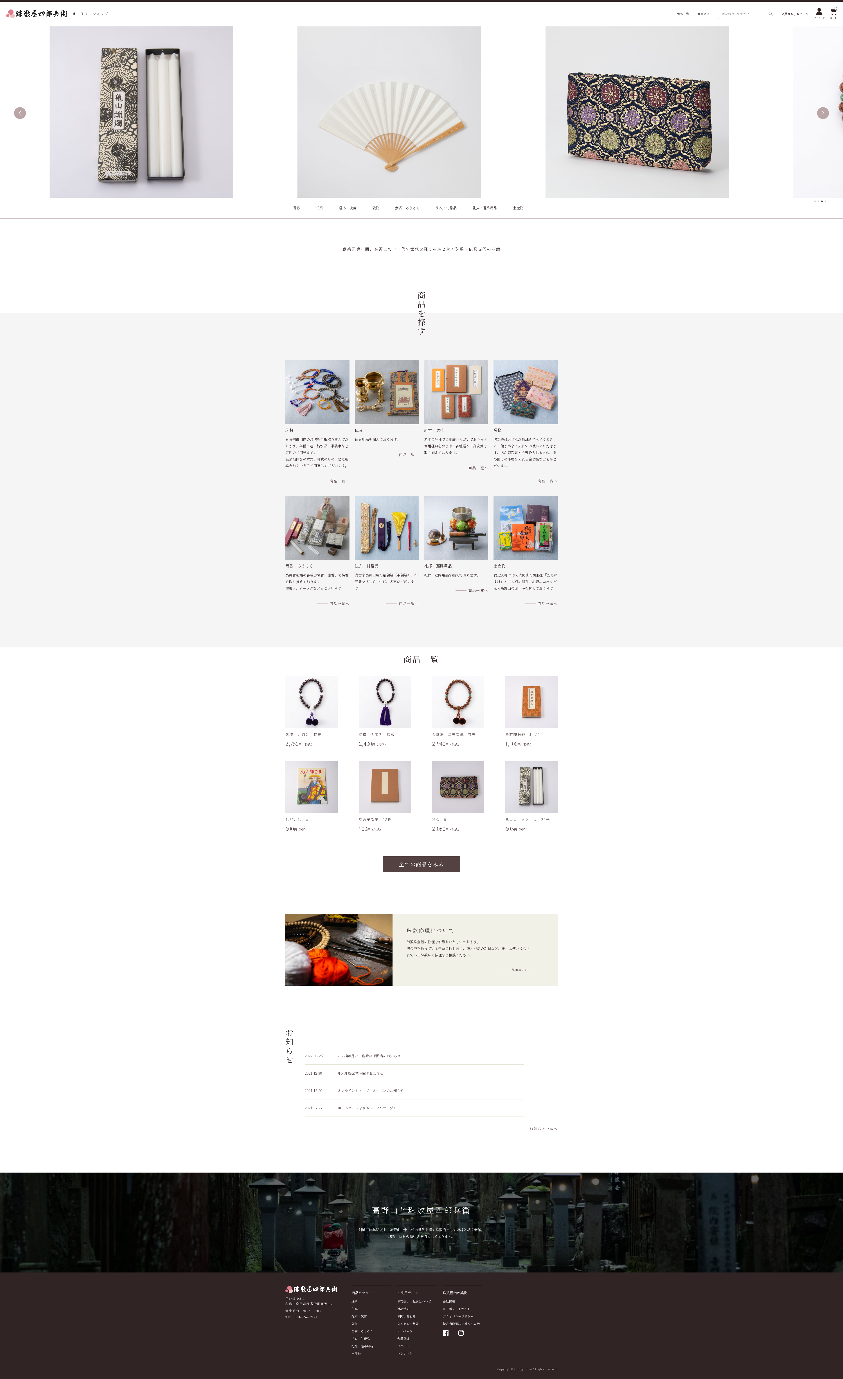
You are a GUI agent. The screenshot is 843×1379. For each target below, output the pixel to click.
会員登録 (403, 1338)
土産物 (518, 207)
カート (833, 13)
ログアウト (404, 1353)
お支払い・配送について (414, 1301)
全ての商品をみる (421, 864)
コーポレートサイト (456, 1309)
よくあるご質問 (408, 1323)
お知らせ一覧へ (544, 1128)
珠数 (296, 207)
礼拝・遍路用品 (484, 207)
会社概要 (449, 1301)
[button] (815, 201)
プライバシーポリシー (458, 1316)
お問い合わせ (406, 1316)
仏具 (319, 207)
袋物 (375, 207)
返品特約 (403, 1309)
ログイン (403, 1346)
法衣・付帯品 (446, 207)
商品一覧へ (339, 481)
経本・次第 (348, 207)
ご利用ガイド (703, 14)
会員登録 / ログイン (795, 14)
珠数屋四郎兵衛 (455, 1292)
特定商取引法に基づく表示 (461, 1323)
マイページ (819, 17)
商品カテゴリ (361, 1292)
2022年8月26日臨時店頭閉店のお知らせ (353, 1055)
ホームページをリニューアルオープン (350, 1107)
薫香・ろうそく (407, 207)
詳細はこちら (521, 970)
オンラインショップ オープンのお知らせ (354, 1090)
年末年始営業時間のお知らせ (344, 1073)
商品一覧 (683, 14)
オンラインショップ (90, 13)
